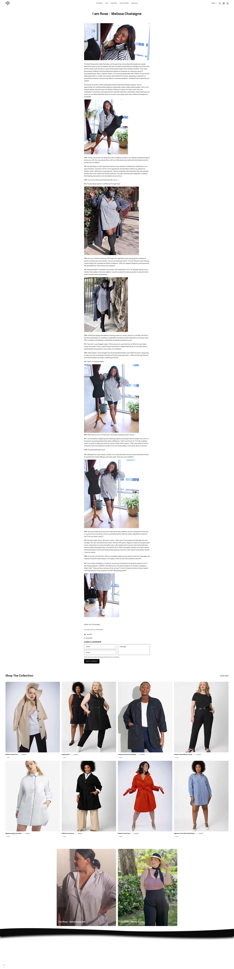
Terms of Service (87, 956)
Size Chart (85, 943)
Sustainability (99, 629)
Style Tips (92, 629)
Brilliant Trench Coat (11, 754)
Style (88, 629)
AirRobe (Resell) (62, 956)
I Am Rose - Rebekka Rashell (71, 922)
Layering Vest (66, 754)
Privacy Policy (86, 953)
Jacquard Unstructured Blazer (127, 754)
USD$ (213, 3)
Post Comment (92, 661)
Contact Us (60, 943)
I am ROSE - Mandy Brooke (132, 922)
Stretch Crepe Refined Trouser (183, 754)
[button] (124, 3)
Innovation (85, 950)
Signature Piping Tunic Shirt (13, 833)
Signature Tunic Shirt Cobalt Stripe (184, 833)
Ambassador (61, 953)
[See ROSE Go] (7, 3)
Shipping (60, 946)
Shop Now (224, 675)
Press (83, 946)
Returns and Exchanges (65, 950)
